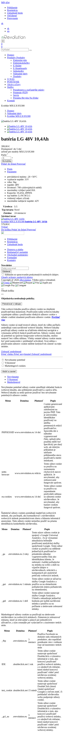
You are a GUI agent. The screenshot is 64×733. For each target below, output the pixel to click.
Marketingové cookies (15, 366)
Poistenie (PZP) (20, 92)
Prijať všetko (7, 354)
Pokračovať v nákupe (11, 304)
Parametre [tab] (12, 171)
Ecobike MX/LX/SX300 (13, 221)
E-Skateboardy (20, 68)
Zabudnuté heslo (15, 13)
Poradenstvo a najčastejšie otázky (28, 90)
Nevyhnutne (13, 376)
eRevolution (25, 280)
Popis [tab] (9, 169)
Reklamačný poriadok (17, 252)
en (8, 31)
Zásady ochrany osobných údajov (17, 277)
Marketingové (13, 382)
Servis (16, 95)
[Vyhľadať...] (30, 50)
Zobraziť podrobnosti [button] (11, 351)
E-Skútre (17, 65)
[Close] (2, 294)
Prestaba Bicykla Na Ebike (25, 98)
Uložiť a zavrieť (9, 371)
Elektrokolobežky (21, 63)
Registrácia (12, 10)
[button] (5, 2)
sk (8, 28)
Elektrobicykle (20, 60)
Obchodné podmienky (17, 255)
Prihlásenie (12, 7)
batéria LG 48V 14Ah (36, 221)
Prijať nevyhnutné (22, 354)
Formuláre (12, 257)
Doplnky (17, 76)
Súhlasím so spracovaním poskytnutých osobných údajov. (30, 276)
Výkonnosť (10, 363)
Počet (4, 155)
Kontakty (11, 260)
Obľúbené (12, 15)
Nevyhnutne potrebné (15, 360)
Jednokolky (18, 71)
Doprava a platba (15, 249)
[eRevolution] (12, 234)
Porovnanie (12, 18)
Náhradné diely (20, 73)
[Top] (2, 288)
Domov (10, 110)
